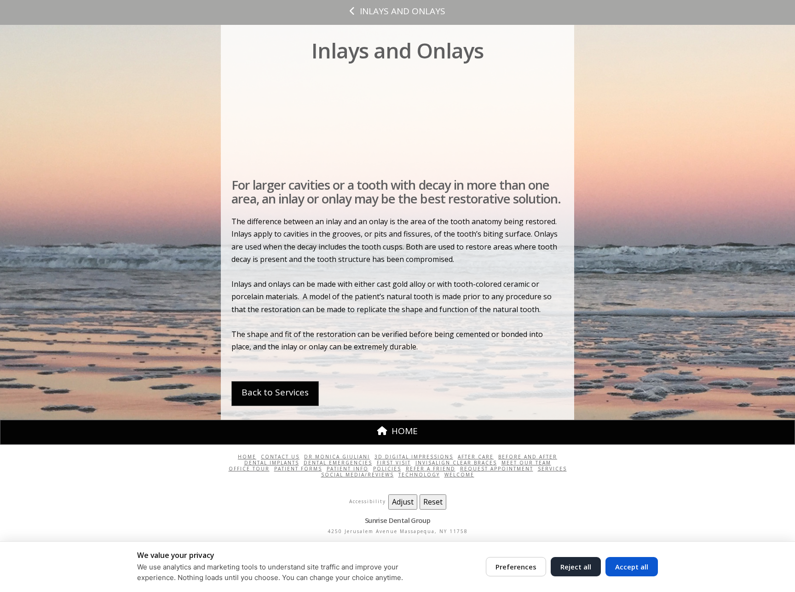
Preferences (515, 566)
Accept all (631, 566)
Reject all (575, 566)
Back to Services (275, 392)
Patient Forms (298, 469)
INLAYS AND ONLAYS (402, 11)
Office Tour (249, 469)
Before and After (527, 457)
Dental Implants (271, 463)
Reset (433, 502)
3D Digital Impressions (413, 457)
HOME (405, 431)
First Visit (394, 463)
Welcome (459, 475)
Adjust (403, 502)
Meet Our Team (526, 463)
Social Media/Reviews (357, 475)
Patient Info (348, 469)
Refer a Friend (430, 469)
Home (247, 457)
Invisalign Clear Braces (456, 463)
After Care (476, 457)
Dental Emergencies (338, 463)
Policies (387, 469)
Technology (419, 475)
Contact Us (280, 457)
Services (552, 469)
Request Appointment (496, 469)
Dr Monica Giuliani (337, 457)
